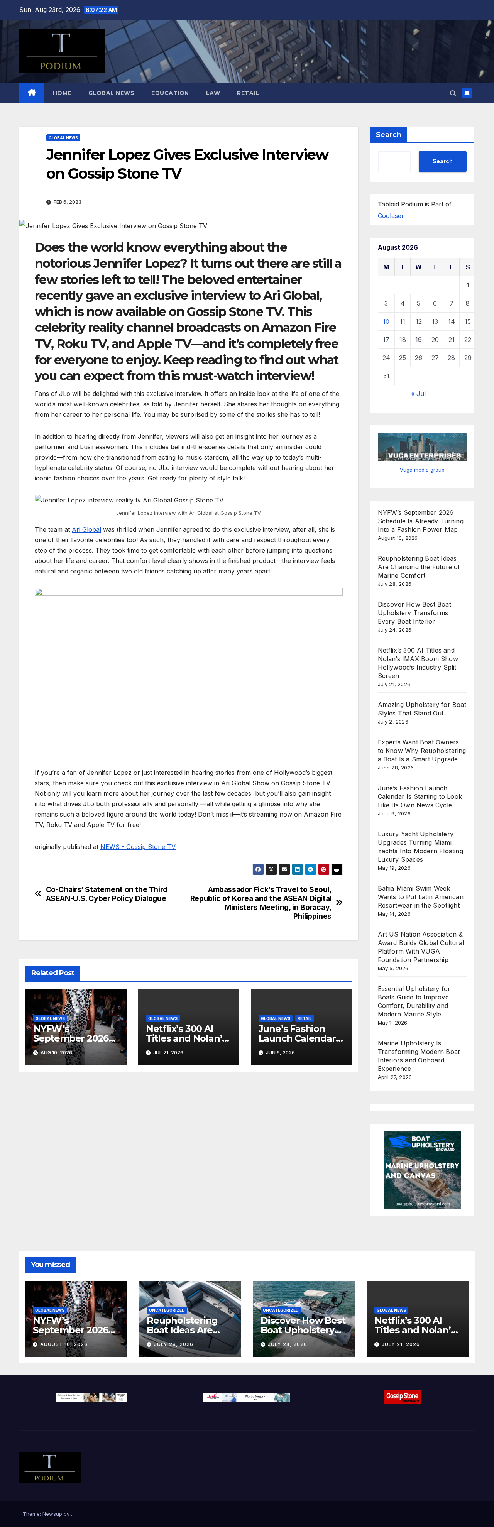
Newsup (52, 1514)
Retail (248, 93)
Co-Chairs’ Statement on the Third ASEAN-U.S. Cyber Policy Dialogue (106, 894)
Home (62, 93)
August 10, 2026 (64, 1344)
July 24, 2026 (287, 1344)
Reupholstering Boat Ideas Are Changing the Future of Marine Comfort (419, 567)
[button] (453, 93)
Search (388, 134)
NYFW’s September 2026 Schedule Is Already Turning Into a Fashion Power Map (421, 521)
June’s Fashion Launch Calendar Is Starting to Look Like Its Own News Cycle (420, 796)
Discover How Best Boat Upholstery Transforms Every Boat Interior (414, 612)
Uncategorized (167, 1310)
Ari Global (86, 529)
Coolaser (391, 216)
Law (213, 93)
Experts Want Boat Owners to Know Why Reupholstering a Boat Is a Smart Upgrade (422, 750)
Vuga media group (422, 470)
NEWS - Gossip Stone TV (138, 847)
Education (170, 93)
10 (386, 321)
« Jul (418, 393)
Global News (111, 93)
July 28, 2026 (173, 1344)
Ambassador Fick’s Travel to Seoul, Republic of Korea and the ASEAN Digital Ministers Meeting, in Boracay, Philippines (261, 903)
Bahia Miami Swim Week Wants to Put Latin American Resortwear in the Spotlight (421, 896)
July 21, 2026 (401, 1344)
